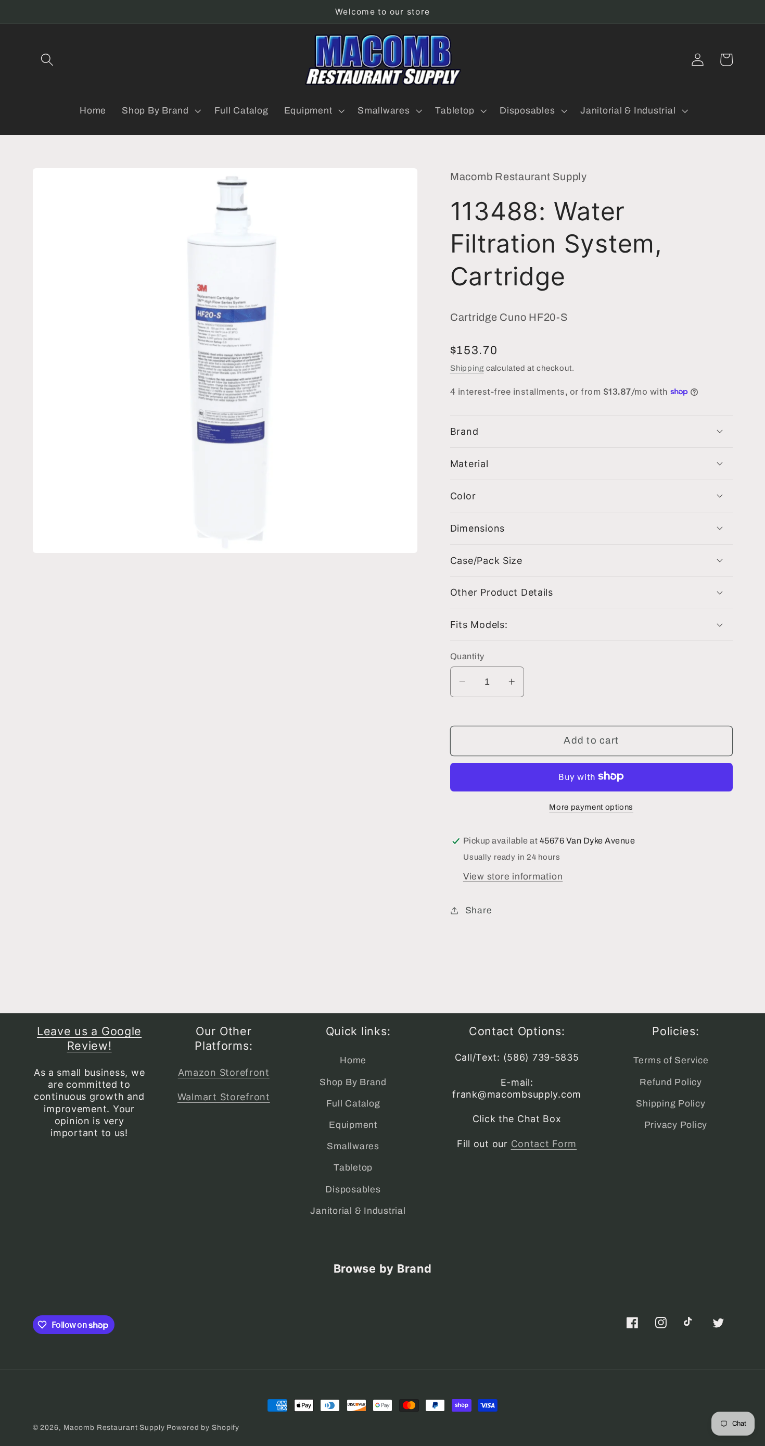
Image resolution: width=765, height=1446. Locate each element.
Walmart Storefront (223, 1096)
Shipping (467, 368)
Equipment (353, 1125)
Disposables (352, 1189)
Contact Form (544, 1143)
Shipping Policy (670, 1104)
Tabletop (353, 1168)
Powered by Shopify (203, 1427)
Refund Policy (671, 1082)
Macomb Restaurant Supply (114, 1427)
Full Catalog (353, 1104)
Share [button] (478, 910)
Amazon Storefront (224, 1072)
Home (353, 1060)
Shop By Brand (353, 1082)
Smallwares (353, 1146)
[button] (47, 59)
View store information (513, 876)
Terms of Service (671, 1060)
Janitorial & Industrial (357, 1211)
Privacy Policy (676, 1125)
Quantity (467, 655)
